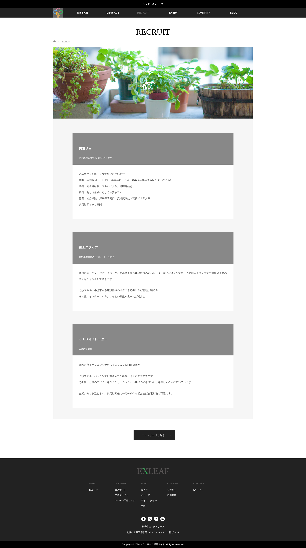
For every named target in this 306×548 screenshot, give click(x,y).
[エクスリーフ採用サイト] (58, 13)
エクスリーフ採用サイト (152, 544)
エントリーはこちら (153, 435)
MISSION (82, 12)
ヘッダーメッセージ (153, 4)
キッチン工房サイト (125, 500)
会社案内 (171, 489)
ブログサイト (121, 495)
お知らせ (93, 489)
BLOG (233, 12)
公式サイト (120, 489)
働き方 (144, 489)
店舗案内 (171, 495)
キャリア (145, 495)
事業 (143, 505)
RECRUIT (143, 12)
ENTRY (173, 12)
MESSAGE (112, 12)
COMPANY (203, 12)
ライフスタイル (149, 500)
